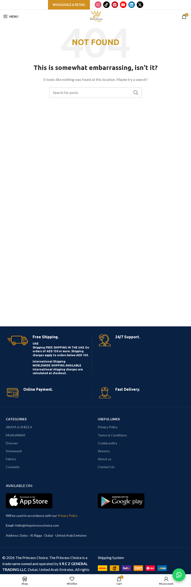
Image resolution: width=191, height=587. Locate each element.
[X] (140, 4)
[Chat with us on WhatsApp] (178, 574)
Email (9, 525)
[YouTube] (123, 4)
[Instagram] (98, 4)
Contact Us (106, 467)
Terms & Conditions (112, 435)
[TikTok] (106, 4)
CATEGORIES (16, 419)
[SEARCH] (136, 92)
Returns (104, 451)
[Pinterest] (115, 4)
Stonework (14, 451)
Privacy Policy (108, 427)
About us (104, 459)
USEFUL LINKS (109, 419)
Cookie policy (107, 443)
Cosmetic (13, 467)
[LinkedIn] (131, 4)
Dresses (12, 443)
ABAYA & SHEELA (19, 427)
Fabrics (11, 459)
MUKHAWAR (15, 435)
